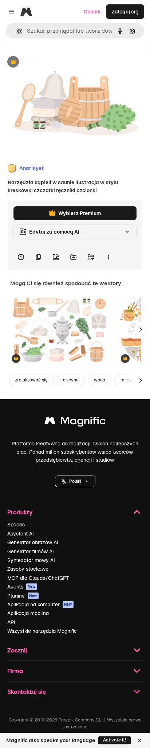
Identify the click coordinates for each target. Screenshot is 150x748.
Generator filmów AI (30, 551)
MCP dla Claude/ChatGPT (38, 578)
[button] (75, 481)
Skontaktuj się (26, 691)
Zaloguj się (125, 11)
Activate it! (114, 740)
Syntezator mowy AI (31, 560)
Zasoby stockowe (27, 569)
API (11, 622)
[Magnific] (75, 422)
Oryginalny (50, 62)
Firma (15, 671)
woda (99, 380)
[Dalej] (140, 329)
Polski (75, 481)
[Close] (139, 740)
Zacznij (17, 650)
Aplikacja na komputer (39, 604)
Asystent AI (20, 533)
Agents (21, 586)
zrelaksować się (31, 380)
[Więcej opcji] (108, 257)
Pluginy (22, 596)
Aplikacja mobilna (28, 613)
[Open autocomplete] (16, 31)
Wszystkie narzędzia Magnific (42, 631)
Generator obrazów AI (32, 542)
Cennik (92, 11)
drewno (71, 380)
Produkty (19, 512)
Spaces (16, 524)
